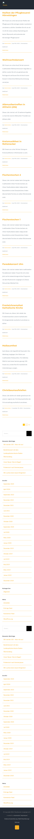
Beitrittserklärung (23, 819)
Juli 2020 (6, 532)
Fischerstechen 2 (11, 175)
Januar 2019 (7, 575)
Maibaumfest (9, 345)
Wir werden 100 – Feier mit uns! (13, 444)
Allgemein (6, 592)
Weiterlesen (5, 50)
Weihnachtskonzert (13, 60)
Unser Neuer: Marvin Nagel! (12, 462)
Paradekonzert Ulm (12, 264)
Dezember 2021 (8, 505)
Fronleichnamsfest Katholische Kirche (12, 306)
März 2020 (6, 537)
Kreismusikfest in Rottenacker (11, 142)
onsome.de (16, 815)
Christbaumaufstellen (14, 390)
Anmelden (6, 603)
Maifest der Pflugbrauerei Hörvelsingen (16, 14)
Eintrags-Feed (7, 608)
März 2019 (6, 570)
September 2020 (8, 527)
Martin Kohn (8, 43)
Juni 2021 (6, 511)
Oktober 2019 (7, 554)
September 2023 (8, 494)
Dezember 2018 (8, 580)
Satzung (17, 822)
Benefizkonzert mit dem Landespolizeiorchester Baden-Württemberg (13, 453)
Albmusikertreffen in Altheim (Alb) (13, 105)
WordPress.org (8, 619)
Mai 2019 (6, 564)
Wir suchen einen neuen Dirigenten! (14, 473)
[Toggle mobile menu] (30, 5)
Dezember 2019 (8, 548)
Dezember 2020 (8, 516)
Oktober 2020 (7, 521)
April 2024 (6, 489)
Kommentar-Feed (8, 613)
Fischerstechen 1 (11, 219)
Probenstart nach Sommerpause (13, 467)
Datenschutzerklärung (11, 819)
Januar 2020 (7, 543)
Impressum (24, 815)
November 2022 (8, 500)
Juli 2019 (6, 559)
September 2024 (8, 484)
